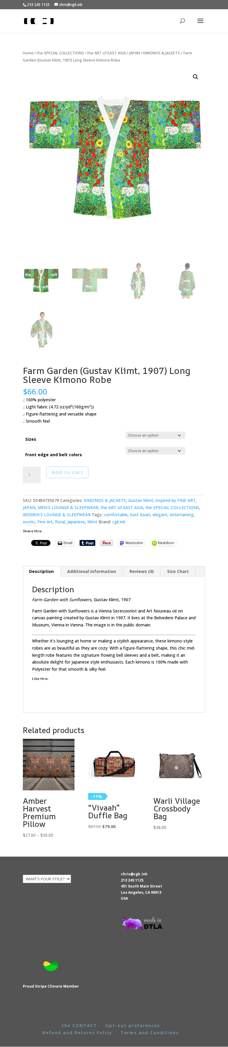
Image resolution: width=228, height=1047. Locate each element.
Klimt (92, 522)
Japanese (76, 522)
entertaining (182, 514)
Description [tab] (41, 571)
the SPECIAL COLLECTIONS (60, 53)
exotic (29, 522)
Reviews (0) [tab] (141, 571)
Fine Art (45, 522)
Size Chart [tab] (178, 571)
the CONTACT (79, 1025)
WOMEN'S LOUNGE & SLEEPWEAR (57, 514)
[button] (195, 77)
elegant (160, 514)
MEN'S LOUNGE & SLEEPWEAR (68, 507)
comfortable (116, 514)
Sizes (30, 439)
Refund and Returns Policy (77, 1032)
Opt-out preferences (132, 1025)
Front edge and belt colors (53, 454)
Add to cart (67, 472)
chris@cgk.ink (134, 874)
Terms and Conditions (150, 1032)
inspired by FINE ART (176, 500)
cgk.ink (118, 522)
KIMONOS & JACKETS (161, 53)
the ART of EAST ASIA (106, 53)
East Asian (140, 514)
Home (28, 53)
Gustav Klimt (140, 500)
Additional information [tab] (91, 571)
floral (60, 522)
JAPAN (134, 53)
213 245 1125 (132, 880)
